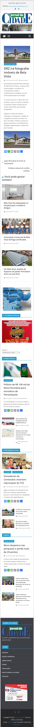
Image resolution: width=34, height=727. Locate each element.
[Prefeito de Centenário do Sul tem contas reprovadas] (8, 512)
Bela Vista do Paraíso (10, 64)
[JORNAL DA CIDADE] (16, 628)
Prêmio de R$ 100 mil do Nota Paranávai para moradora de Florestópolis (17, 389)
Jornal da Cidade (17, 472)
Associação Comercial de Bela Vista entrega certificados (17, 238)
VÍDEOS (4, 664)
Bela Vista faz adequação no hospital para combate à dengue (16, 205)
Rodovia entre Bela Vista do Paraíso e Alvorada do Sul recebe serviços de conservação (23, 435)
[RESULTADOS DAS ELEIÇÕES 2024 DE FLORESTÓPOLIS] (8, 422)
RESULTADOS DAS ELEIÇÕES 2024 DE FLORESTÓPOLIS (21, 421)
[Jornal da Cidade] (4, 36)
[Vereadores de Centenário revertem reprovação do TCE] (17, 461)
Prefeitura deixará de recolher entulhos (19, 169)
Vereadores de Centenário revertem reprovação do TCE (15, 479)
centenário (7, 472)
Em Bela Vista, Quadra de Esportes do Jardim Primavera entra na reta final (17, 271)
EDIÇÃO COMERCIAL (8, 656)
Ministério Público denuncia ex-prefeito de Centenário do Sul (22, 523)
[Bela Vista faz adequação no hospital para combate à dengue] (17, 185)
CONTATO (5, 676)
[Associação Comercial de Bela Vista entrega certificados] (17, 220)
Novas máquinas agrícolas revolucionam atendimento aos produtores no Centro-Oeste (23, 598)
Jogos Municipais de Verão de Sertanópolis (14, 162)
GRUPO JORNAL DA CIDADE (10, 672)
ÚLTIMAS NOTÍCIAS (12, 316)
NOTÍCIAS (5, 652)
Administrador (24, 80)
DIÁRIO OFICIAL (7, 660)
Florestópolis (8, 380)
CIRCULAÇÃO (6, 668)
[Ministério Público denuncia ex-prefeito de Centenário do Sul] (8, 524)
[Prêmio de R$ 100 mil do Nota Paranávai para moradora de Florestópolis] (17, 370)
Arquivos (4, 350)
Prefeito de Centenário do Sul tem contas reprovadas (23, 511)
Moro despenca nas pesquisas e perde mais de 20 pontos (16, 549)
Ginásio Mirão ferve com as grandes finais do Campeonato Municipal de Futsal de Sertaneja (23, 582)
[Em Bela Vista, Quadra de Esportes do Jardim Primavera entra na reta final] (17, 252)
